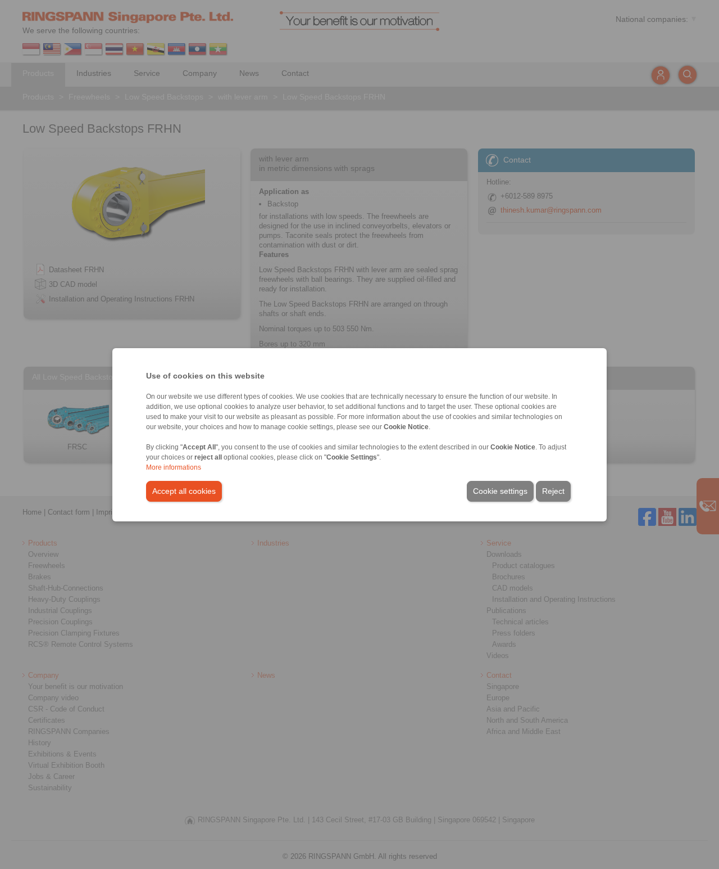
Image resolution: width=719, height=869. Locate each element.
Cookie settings (500, 491)
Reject (553, 491)
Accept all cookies (184, 491)
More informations (173, 467)
